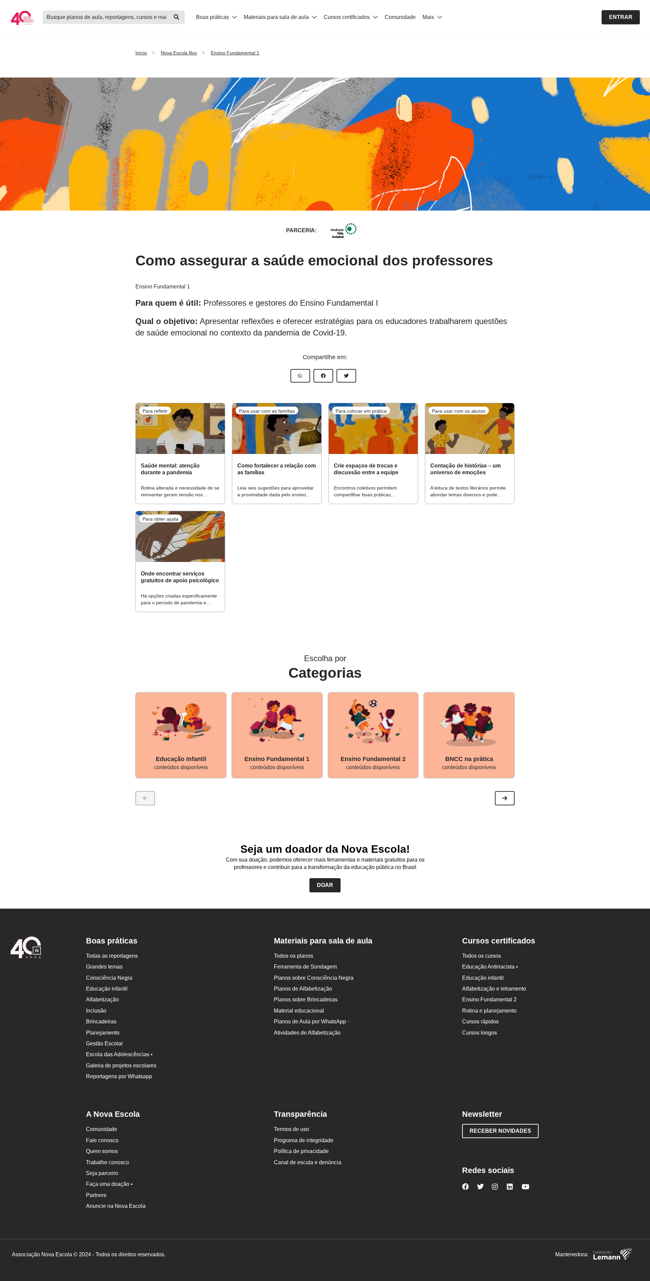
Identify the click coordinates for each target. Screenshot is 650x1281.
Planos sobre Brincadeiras (306, 999)
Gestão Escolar (104, 1043)
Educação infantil (107, 989)
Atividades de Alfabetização (307, 1033)
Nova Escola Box (179, 53)
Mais (428, 17)
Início (141, 53)
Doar (325, 885)
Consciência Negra (109, 978)
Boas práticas (213, 17)
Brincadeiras (101, 1021)
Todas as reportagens (112, 956)
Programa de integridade (303, 1140)
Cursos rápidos (480, 1021)
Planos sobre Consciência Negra (313, 978)
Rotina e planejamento (489, 1011)
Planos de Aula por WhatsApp (311, 1021)
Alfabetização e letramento (494, 989)
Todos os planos (293, 956)
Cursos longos (479, 1033)
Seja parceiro (102, 1173)
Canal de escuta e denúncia (307, 1162)
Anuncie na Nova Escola (116, 1206)
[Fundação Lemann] (612, 1255)
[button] (505, 798)
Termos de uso (291, 1129)
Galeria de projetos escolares (121, 1065)
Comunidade (400, 17)
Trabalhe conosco (107, 1162)
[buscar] (176, 17)
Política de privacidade (301, 1151)
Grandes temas (104, 967)
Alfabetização (102, 999)
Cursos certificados (347, 17)
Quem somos (102, 1151)
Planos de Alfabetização (303, 989)
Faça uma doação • (109, 1184)
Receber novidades (500, 1131)
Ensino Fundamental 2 (489, 999)
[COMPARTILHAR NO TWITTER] (346, 376)
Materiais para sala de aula (277, 17)
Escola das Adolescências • (119, 1054)
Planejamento (103, 1033)
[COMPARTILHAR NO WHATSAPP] (300, 376)
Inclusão (96, 1011)
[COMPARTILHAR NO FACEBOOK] (323, 376)
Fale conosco (102, 1140)
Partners (96, 1195)
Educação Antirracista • (490, 967)
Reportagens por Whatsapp (119, 1076)
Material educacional (299, 1011)
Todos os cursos (481, 956)
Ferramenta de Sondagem (305, 967)
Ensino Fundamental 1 (235, 53)
